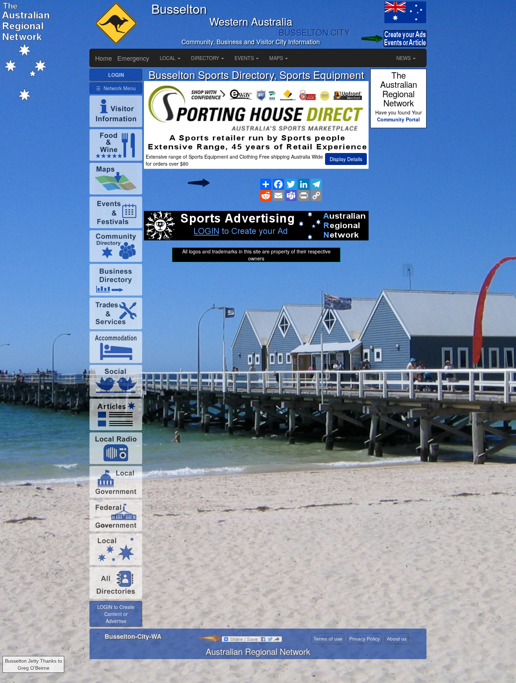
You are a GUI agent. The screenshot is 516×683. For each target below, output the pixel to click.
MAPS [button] (276, 57)
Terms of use (327, 639)
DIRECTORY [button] (205, 57)
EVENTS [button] (244, 57)
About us (396, 639)
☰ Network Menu (116, 88)
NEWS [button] (404, 57)
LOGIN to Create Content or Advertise (115, 613)
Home (103, 57)
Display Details (346, 159)
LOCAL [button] (168, 57)
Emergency (133, 57)
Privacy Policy (364, 639)
